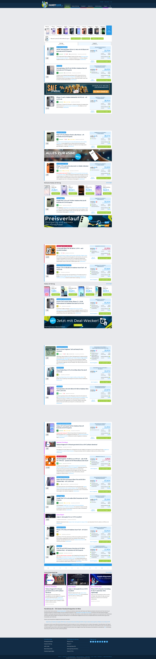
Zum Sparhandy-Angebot (103, 146)
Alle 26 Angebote (92, 178)
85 (46, 257)
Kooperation (100, 656)
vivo (103, 621)
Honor (65, 621)
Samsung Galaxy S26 (71, 646)
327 (47, 467)
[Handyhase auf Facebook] (100, 642)
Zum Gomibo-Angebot (104, 491)
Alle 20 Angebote (93, 510)
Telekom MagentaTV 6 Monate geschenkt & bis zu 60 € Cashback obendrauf (76, 444)
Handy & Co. (90, 6)
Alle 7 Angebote (92, 80)
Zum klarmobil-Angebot (104, 258)
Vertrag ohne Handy (48, 641)
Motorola (73, 621)
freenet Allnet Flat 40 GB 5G (69, 76)
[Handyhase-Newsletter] (91, 642)
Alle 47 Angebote (93, 541)
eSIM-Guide (46, 646)
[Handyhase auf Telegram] (93, 642)
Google (58, 621)
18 (46, 519)
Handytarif (83, 6)
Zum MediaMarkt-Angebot (103, 61)
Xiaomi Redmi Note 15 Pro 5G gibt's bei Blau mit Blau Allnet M (71, 377)
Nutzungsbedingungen (71, 656)
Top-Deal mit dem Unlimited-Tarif (71, 105)
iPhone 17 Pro (70, 641)
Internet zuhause (98, 6)
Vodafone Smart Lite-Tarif (79, 539)
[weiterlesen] (83, 59)
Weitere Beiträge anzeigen (78, 564)
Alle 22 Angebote (92, 111)
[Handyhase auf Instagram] (102, 642)
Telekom (100, 621)
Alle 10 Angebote (93, 401)
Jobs (111, 1)
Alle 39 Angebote (93, 313)
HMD (62, 621)
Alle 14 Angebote (93, 258)
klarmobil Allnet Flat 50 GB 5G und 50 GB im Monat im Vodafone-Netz (73, 397)
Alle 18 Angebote (93, 362)
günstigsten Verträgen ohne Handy (83, 612)
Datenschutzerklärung (80, 656)
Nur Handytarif (86, 38)
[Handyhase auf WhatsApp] (95, 642)
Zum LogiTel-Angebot (104, 279)
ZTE (109, 621)
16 (46, 108)
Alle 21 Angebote (93, 491)
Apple (47, 621)
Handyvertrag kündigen (49, 651)
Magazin (105, 6)
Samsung (93, 621)
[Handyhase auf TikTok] (107, 642)
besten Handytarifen (61, 611)
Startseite (67, 6)
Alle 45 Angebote (93, 147)
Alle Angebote (55, 193)
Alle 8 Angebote (93, 468)
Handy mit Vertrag (75, 6)
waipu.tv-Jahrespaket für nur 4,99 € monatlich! (69, 517)
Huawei (68, 621)
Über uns (59, 656)
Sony (96, 621)
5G (105, 627)
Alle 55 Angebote (93, 212)
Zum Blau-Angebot (105, 382)
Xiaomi (106, 621)
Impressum (64, 656)
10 (101, 568)
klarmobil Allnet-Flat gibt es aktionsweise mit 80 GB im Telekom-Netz (72, 255)
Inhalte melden (87, 656)
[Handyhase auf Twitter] (98, 642)
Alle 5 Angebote (94, 382)
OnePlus (82, 621)
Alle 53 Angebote (93, 279)
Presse (95, 656)
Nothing (77, 621)
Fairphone (54, 621)
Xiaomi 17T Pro (70, 651)
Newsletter (101, 1)
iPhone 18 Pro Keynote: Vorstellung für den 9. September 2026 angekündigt (100, 590)
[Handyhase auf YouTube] (105, 642)
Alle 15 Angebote (92, 61)
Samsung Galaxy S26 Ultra (72, 648)
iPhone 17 (69, 643)
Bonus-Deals (107, 1)
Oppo (85, 621)
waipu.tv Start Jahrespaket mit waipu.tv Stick (78, 521)
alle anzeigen (109, 182)
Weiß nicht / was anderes (98, 38)
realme (88, 621)
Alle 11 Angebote (92, 438)
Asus (50, 621)
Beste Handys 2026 (48, 648)
